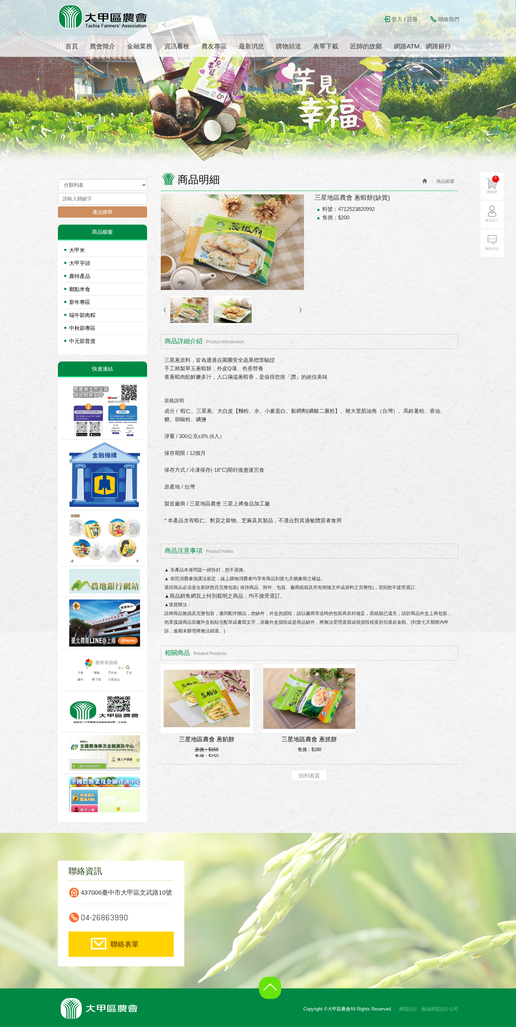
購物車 (492, 185)
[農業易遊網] (102, 670)
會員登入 (492, 220)
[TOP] (272, 993)
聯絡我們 (448, 19)
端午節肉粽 (82, 315)
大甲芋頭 (79, 263)
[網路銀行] (102, 753)
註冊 (412, 19)
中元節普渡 (82, 341)
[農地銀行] (102, 581)
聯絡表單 (125, 944)
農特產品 (79, 276)
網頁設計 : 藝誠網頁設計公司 (428, 1009)
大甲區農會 (103, 16)
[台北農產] (102, 623)
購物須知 (492, 249)
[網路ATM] (102, 794)
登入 (397, 19)
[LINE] (102, 712)
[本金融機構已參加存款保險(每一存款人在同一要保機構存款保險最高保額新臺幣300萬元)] (102, 474)
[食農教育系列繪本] (102, 538)
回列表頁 (309, 775)
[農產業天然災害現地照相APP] (102, 410)
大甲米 (77, 250)
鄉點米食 (79, 289)
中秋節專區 (82, 328)
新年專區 (79, 302)
